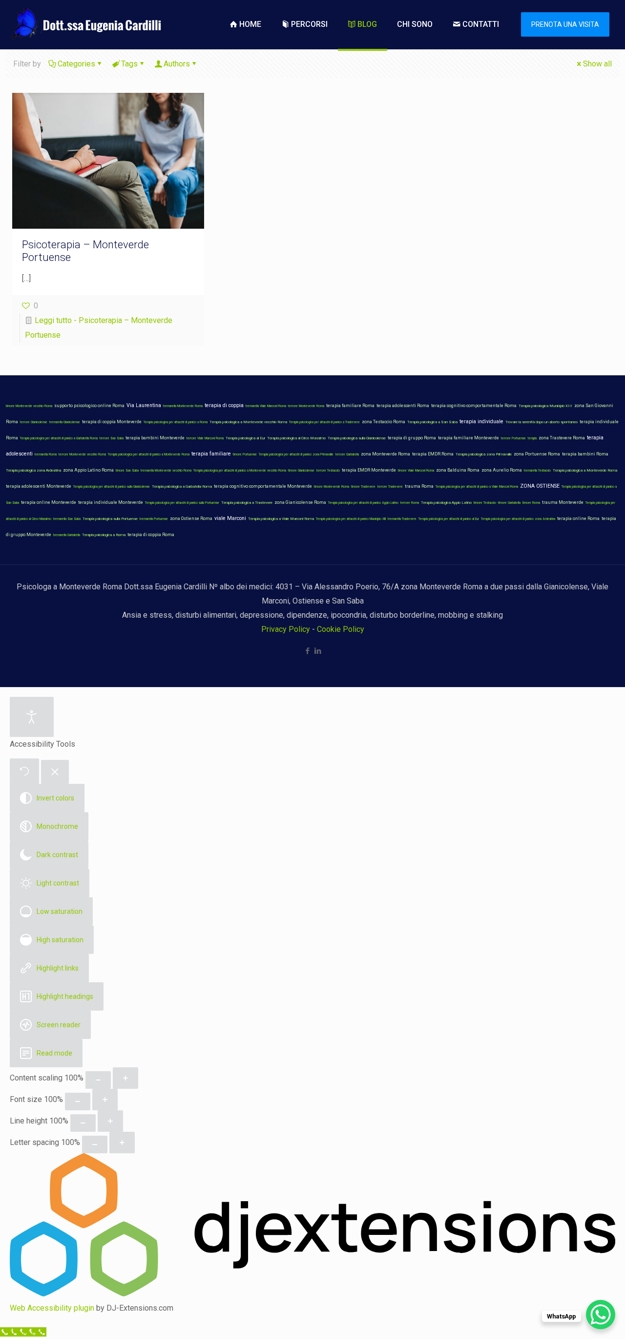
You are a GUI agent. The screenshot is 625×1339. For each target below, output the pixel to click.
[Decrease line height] (83, 1123)
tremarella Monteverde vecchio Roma (166, 471)
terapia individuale (481, 421)
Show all (597, 63)
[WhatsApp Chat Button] (600, 1314)
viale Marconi (230, 518)
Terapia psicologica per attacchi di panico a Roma (176, 422)
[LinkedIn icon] (317, 651)
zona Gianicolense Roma (300, 502)
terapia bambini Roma (585, 454)
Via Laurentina (143, 405)
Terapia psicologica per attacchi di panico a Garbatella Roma (59, 438)
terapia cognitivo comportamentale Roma (474, 405)
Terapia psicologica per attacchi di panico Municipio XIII (351, 519)
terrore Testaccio (328, 471)
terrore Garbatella (347, 454)
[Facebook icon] (307, 651)
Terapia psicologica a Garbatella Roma (182, 486)
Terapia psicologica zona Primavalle (484, 454)
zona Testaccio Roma (383, 421)
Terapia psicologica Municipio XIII (545, 406)
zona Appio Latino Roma (88, 470)
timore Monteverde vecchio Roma (29, 406)
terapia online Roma (578, 518)
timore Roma (531, 503)
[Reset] (24, 771)
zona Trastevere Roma (562, 437)
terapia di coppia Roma (150, 534)
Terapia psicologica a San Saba (432, 422)
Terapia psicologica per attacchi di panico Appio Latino (363, 503)
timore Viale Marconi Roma (416, 471)
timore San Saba (127, 471)
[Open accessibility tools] (32, 717)
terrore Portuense (513, 438)
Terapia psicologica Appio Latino (446, 502)
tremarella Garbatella (66, 535)
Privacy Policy (285, 629)
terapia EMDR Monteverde (369, 470)
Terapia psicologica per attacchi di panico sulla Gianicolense (111, 487)
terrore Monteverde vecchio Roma (82, 454)
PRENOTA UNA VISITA (565, 24)
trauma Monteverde (562, 502)
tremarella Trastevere (402, 519)
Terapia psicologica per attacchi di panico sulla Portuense (182, 503)
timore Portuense (245, 454)
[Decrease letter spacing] (94, 1144)
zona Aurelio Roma (501, 470)
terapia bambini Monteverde (155, 437)
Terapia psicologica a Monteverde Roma (585, 470)
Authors (177, 63)
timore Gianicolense (301, 471)
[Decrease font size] (77, 1101)
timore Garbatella (509, 503)
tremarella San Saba (67, 519)
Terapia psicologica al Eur (245, 438)
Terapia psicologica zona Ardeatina (33, 470)
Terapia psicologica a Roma (103, 535)
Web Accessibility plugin (52, 1308)
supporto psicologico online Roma (89, 405)
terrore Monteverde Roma (306, 406)
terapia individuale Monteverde (110, 502)
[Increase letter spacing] (122, 1142)
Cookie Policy (340, 629)
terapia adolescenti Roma (402, 405)
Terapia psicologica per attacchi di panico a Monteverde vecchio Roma (239, 471)
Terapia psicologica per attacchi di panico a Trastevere (324, 422)
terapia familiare (211, 454)
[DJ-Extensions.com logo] (312, 1293)
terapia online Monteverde (48, 502)
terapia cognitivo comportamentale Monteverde (263, 486)
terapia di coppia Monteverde (112, 421)
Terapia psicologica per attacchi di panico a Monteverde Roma (148, 454)
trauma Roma (419, 486)
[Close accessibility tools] (55, 772)
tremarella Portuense (154, 519)
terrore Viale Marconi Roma (205, 438)
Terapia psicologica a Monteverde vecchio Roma (248, 422)
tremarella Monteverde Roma (183, 406)
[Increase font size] (105, 1099)
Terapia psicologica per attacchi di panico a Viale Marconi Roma (477, 487)
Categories (76, 63)
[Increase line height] (110, 1121)
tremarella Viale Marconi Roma (266, 406)
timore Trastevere (363, 487)
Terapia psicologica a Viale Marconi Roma (281, 519)
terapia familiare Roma (350, 405)
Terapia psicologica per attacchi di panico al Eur (448, 519)
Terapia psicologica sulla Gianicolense (357, 438)
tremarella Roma (46, 454)
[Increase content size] (125, 1078)
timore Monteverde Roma (331, 487)
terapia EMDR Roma (433, 454)
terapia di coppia (224, 405)
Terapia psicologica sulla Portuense (110, 519)
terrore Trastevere (390, 487)
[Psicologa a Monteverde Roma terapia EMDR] (84, 24)
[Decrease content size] (98, 1080)
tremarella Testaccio (537, 471)
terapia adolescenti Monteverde (38, 486)
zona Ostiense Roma (191, 518)
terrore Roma (409, 503)
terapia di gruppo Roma (412, 437)
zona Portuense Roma (537, 454)
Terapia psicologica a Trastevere (246, 502)
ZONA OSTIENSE (540, 486)
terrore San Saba (112, 438)
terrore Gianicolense (33, 422)
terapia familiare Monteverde (468, 437)
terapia (532, 438)
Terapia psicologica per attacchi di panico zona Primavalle (296, 454)
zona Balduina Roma (457, 470)
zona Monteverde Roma (385, 454)
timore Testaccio (485, 503)
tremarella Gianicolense (64, 422)
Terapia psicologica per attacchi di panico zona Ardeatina (518, 519)
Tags (129, 63)
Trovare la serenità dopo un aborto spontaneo (541, 422)
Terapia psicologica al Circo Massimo (296, 438)
